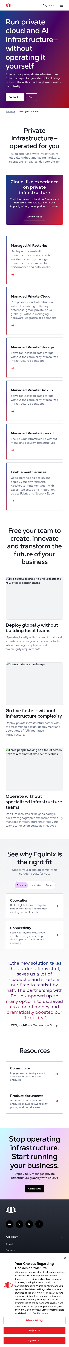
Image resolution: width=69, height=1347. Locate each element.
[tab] (21, 885)
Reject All (34, 1330)
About (9, 1244)
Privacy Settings (34, 1320)
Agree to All (34, 1340)
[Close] (65, 1258)
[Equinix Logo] (9, 5)
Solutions (10, 111)
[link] (34, 906)
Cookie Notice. (40, 1313)
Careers (10, 1250)
